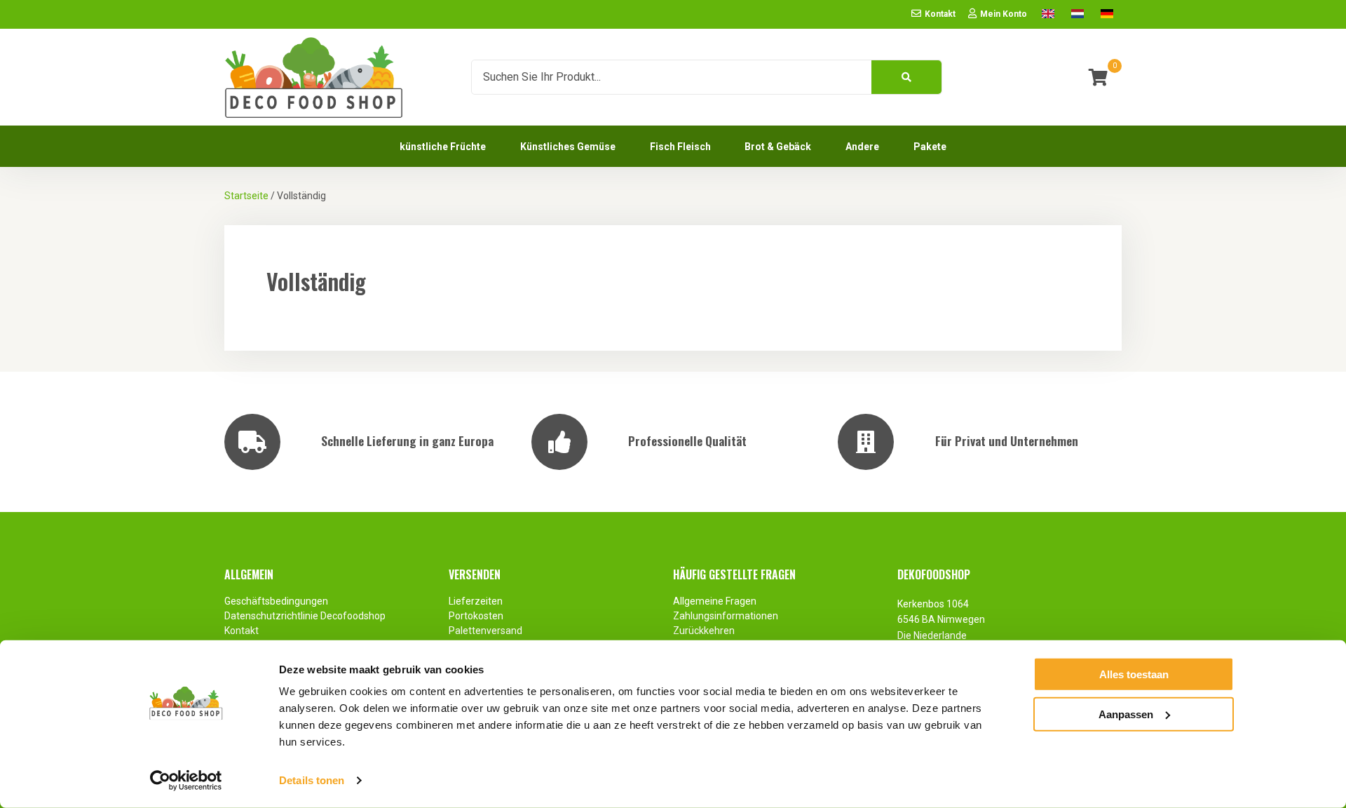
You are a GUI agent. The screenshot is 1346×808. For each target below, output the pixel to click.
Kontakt (241, 630)
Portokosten (476, 616)
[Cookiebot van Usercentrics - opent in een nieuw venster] (186, 780)
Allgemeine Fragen (714, 601)
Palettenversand (485, 630)
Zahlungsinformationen (725, 616)
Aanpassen (1126, 714)
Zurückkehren (704, 630)
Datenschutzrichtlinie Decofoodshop (306, 616)
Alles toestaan (1134, 674)
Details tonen (311, 780)
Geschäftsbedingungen (276, 601)
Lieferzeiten (476, 601)
